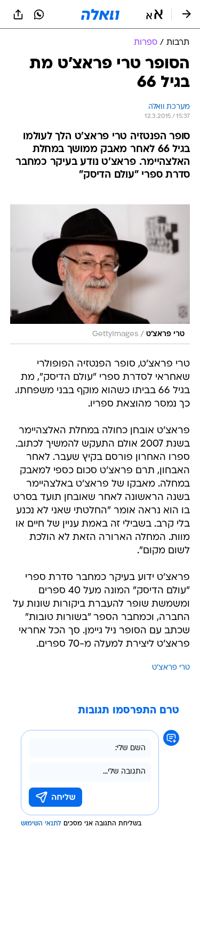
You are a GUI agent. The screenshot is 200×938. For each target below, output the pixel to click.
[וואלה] (100, 14)
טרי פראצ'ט (171, 667)
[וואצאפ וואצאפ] (39, 14)
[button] (154, 14)
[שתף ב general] (18, 14)
